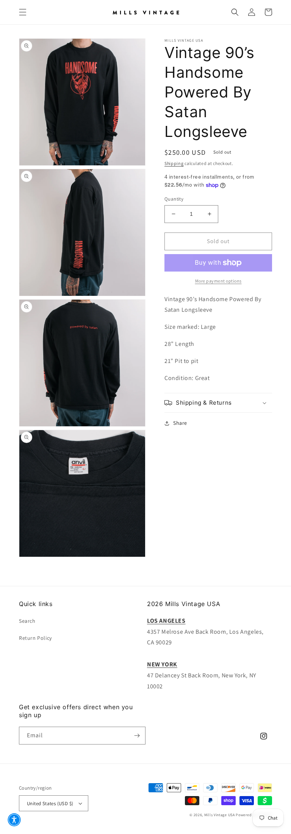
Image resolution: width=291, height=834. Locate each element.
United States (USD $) (50, 803)
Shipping (174, 163)
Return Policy (35, 638)
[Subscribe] (136, 735)
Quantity (173, 199)
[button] (22, 12)
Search (27, 620)
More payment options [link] (218, 281)
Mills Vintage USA (219, 814)
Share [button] (180, 422)
